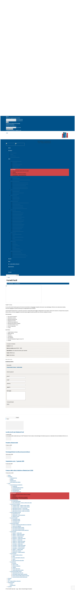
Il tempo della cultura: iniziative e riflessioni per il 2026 (19, 470)
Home (9, 147)
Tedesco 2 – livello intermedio (18, 219)
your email (18, 127)
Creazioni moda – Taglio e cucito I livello (20, 182)
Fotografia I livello (16, 196)
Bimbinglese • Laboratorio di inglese (19, 173)
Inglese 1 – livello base (17, 210)
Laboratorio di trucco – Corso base (19, 185)
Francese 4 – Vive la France (18, 226)
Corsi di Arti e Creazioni (14, 180)
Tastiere (14, 246)
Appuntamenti (11, 266)
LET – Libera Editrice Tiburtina (13, 264)
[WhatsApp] (19, 412)
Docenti (9, 258)
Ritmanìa (14, 242)
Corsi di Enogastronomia (15, 189)
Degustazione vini (16, 190)
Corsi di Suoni (12, 241)
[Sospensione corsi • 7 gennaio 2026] (8, 458)
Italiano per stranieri (16, 229)
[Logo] (10, 144)
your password (19, 120)
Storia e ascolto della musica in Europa (20, 255)
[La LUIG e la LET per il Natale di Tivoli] (15, 429)
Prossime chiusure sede (12, 442)
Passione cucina (16, 193)
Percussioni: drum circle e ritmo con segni (21, 170)
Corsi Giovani (12, 169)
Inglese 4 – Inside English (17, 228)
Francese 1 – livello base (17, 222)
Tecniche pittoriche (16, 168)
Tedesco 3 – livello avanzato (18, 220)
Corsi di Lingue (13, 209)
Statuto (11, 153)
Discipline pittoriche (16, 165)
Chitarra (14, 172)
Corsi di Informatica (14, 200)
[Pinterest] (15, 412)
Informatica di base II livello (18, 205)
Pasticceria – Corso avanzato (18, 192)
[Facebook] (7, 412)
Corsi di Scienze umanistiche (15, 160)
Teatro (14, 238)
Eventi (11, 268)
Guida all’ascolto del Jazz (17, 252)
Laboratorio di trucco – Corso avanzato (20, 186)
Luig (9, 277)
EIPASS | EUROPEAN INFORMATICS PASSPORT (21, 202)
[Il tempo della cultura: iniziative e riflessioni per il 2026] (8, 468)
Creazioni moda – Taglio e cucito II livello (20, 183)
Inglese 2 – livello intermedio (18, 212)
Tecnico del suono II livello (18, 249)
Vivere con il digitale (16, 203)
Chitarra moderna (16, 245)
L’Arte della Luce (16, 199)
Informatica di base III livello (18, 206)
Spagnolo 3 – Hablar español (18, 231)
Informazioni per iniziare (14, 156)
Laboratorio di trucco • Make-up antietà (20, 188)
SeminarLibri (12, 270)
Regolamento (13, 155)
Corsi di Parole (13, 232)
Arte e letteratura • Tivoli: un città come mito (21, 179)
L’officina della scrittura (17, 233)
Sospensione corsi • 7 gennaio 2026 (15, 461)
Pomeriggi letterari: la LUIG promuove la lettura (18, 452)
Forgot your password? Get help (13, 123)
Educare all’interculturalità (18, 239)
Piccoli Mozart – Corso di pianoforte (19, 175)
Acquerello (15, 162)
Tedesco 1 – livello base (17, 218)
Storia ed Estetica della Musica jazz (19, 256)
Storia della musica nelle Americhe (19, 253)
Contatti (9, 272)
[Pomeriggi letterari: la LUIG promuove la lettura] (8, 449)
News (9, 261)
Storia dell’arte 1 (16, 166)
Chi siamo (10, 150)
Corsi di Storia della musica (15, 251)
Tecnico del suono (16, 248)
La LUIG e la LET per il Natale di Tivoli (15, 432)
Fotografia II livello (16, 198)
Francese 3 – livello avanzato (18, 225)
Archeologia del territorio (17, 163)
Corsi (9, 158)
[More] (23, 412)
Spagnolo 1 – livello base (17, 215)
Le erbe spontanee (16, 178)
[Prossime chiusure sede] (8, 440)
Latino (14, 235)
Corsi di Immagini (13, 195)
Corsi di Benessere (13, 176)
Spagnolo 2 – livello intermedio (18, 216)
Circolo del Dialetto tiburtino (18, 236)
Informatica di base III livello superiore (20, 208)
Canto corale (15, 243)
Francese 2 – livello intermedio (18, 223)
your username (19, 119)
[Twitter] (11, 412)
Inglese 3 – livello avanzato (18, 213)
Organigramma (13, 152)
